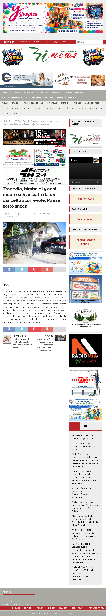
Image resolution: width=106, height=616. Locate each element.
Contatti (27, 608)
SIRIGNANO (76, 103)
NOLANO (15, 108)
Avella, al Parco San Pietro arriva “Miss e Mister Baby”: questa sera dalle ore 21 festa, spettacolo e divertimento (84, 573)
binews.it (23, 214)
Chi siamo (16, 608)
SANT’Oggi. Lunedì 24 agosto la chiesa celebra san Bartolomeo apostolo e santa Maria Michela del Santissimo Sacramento (85, 460)
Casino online (85, 219)
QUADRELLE (52, 103)
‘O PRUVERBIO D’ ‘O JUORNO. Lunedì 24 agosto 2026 (84, 446)
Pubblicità (39, 608)
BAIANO (15, 103)
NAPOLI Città (63, 108)
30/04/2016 (10, 214)
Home (4, 92)
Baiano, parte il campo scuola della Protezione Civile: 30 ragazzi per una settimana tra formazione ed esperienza (84, 477)
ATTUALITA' (34, 214)
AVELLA (5, 103)
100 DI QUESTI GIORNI (73, 92)
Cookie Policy (77, 608)
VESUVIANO (48, 108)
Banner (51, 608)
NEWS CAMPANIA (79, 108)
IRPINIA (5, 108)
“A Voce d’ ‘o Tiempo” (10, 114)
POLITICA (16, 92)
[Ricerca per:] (89, 42)
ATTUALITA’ (42, 92)
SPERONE (64, 103)
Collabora (63, 608)
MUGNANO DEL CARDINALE (32, 103)
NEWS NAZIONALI (97, 108)
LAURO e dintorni (92, 103)
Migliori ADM (86, 198)
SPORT (54, 92)
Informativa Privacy (95, 608)
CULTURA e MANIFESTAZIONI (14, 98)
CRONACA (28, 92)
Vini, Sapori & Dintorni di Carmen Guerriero (53, 98)
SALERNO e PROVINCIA (31, 108)
